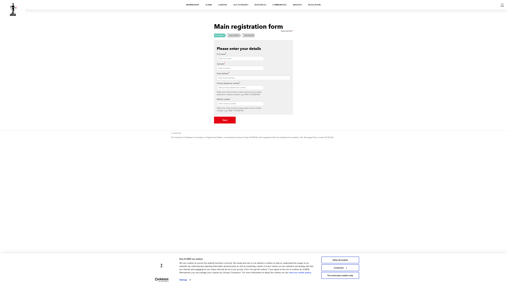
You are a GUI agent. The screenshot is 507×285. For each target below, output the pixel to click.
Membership (192, 5)
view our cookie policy (300, 272)
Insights (297, 5)
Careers (222, 5)
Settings (183, 280)
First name (221, 54)
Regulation (314, 5)
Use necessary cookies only (340, 275)
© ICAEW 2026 (176, 133)
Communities (280, 5)
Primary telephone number (228, 83)
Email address (223, 73)
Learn (209, 5)
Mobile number (223, 99)
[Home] (12, 9)
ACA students (240, 5)
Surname (220, 64)
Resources (260, 5)
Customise (339, 268)
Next (225, 120)
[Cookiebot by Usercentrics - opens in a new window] (161, 280)
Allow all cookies (340, 260)
